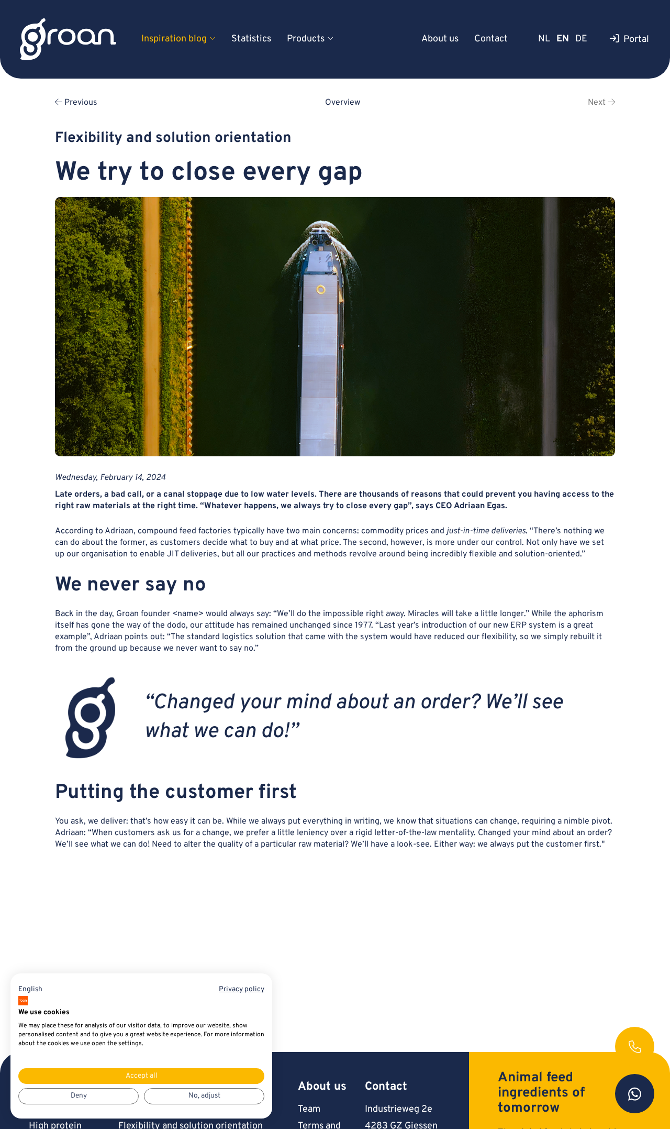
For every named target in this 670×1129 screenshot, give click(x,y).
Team (309, 1109)
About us (440, 39)
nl (544, 39)
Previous (79, 102)
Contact (491, 39)
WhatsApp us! (634, 1093)
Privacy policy (241, 989)
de (581, 39)
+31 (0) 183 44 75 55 (634, 1046)
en (562, 39)
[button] (30, 989)
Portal (636, 40)
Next (598, 102)
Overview (342, 102)
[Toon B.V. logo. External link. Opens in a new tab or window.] (23, 1000)
